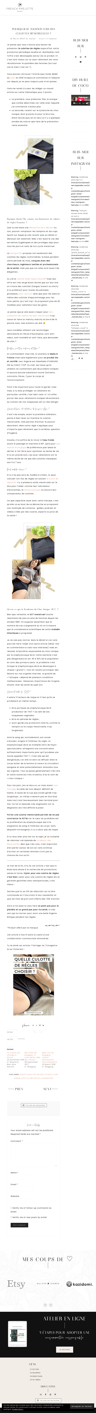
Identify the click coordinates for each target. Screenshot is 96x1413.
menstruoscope (32, 490)
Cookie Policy (17, 1409)
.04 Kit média (35, 1380)
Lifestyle (25, 1078)
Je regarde (64, 1349)
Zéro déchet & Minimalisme (41, 1078)
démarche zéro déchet (41, 227)
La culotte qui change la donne (13, 1055)
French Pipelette (25, 7)
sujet (12, 77)
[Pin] (39, 1025)
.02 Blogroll (35, 1373)
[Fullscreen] (89, 103)
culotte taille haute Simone (31, 279)
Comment (17, 1141)
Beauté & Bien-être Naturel (32, 1074)
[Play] (74, 103)
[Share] (32, 1025)
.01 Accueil (34, 1369)
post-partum (26, 293)
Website (15, 1196)
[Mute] (87, 103)
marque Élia (16, 253)
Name (14, 1172)
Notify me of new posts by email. (30, 1217)
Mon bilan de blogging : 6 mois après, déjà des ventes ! (32, 1056)
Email (14, 1184)
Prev (19, 1089)
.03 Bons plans (36, 1376)
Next (47, 1089)
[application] (80, 100)
